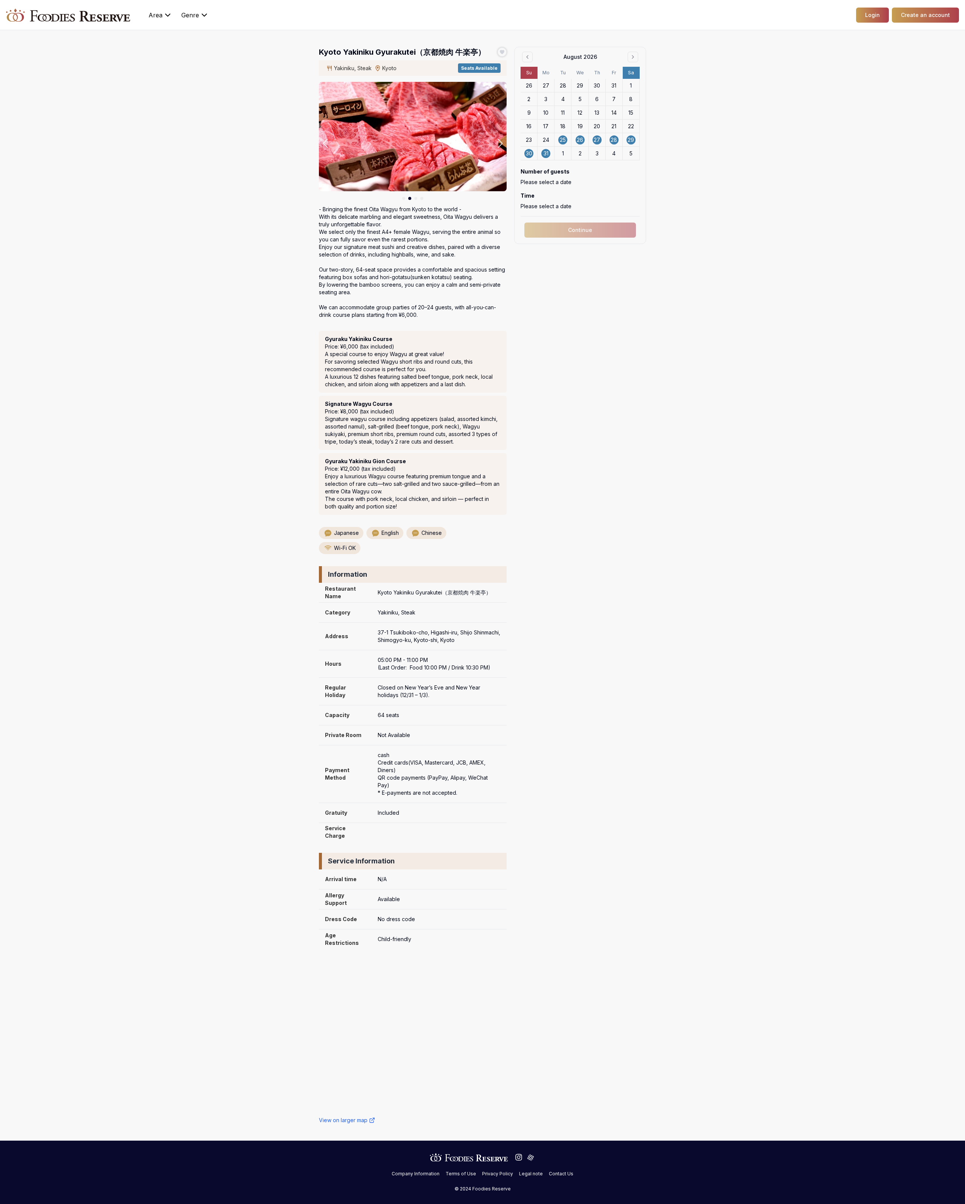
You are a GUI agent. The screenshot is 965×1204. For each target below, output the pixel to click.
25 (563, 140)
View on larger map (343, 1120)
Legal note (531, 1173)
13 (596, 112)
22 (631, 126)
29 (580, 85)
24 (546, 140)
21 (613, 126)
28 (563, 85)
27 (546, 85)
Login (872, 15)
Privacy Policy (497, 1173)
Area (155, 15)
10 (545, 112)
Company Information (416, 1173)
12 (579, 112)
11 (563, 112)
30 (597, 85)
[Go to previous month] (527, 57)
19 (580, 126)
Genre (190, 15)
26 (529, 85)
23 (529, 140)
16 (529, 126)
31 (613, 85)
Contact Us (561, 1173)
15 (630, 112)
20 (597, 126)
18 (562, 126)
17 (545, 126)
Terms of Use (461, 1173)
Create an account (925, 15)
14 (614, 112)
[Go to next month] (633, 57)
